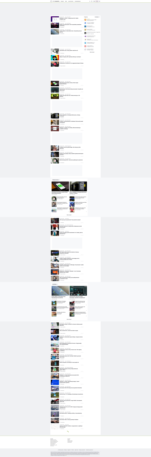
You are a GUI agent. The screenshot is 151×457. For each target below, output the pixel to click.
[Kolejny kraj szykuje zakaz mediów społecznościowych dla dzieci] (55, 154)
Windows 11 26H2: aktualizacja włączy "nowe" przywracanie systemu (69, 382)
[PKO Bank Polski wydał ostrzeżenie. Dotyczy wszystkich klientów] (72, 198)
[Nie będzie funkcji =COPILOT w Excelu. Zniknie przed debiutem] (55, 325)
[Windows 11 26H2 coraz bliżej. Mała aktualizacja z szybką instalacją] (55, 128)
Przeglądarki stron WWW (90, 23)
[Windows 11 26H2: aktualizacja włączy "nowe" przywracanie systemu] (55, 382)
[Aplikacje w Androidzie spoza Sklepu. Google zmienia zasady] (72, 204)
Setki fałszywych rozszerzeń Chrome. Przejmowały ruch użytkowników (63, 208)
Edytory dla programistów (90, 36)
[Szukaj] (89, 1)
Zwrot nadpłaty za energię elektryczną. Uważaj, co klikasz (70, 115)
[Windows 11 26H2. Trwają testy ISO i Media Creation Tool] (55, 19)
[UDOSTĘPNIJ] (83, 21)
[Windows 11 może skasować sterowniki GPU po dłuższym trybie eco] (55, 376)
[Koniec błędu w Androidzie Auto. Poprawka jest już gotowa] (55, 31)
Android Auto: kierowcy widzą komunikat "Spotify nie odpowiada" (71, 89)
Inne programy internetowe (90, 26)
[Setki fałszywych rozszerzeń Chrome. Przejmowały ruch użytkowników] (54, 209)
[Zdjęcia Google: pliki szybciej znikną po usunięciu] (55, 57)
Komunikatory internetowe (90, 43)
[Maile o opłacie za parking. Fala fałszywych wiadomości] (72, 308)
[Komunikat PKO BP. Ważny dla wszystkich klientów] (55, 388)
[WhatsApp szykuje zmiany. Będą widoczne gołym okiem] (55, 369)
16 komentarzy (62, 352)
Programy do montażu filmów (53, 442)
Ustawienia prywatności (89, 449)
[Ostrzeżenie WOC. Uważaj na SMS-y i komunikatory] (55, 414)
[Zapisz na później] (81, 21)
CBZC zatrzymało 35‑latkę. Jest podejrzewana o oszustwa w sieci (69, 278)
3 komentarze (62, 27)
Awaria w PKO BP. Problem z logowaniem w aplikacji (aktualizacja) (71, 426)
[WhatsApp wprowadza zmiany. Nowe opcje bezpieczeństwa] (55, 83)
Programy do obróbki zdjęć (53, 439)
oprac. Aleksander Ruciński (60, 308)
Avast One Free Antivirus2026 (91, 19)
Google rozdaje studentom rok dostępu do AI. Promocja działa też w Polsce (69, 259)
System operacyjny (70, 442)
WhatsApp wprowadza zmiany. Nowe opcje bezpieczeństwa (69, 83)
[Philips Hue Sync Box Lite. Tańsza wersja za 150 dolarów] (55, 96)
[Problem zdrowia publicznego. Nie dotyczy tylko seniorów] (55, 148)
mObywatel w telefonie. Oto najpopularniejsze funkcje (71, 63)
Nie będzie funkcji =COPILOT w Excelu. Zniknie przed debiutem (71, 325)
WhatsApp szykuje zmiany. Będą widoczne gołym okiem (69, 369)
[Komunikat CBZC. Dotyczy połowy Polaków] (55, 420)
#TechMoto (54, 284)
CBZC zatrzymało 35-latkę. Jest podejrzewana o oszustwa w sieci (62, 203)
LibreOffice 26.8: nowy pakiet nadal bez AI (69, 50)
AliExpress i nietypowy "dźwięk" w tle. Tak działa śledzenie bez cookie (70, 272)
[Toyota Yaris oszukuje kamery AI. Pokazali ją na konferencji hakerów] (72, 314)
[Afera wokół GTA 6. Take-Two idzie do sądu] (55, 331)
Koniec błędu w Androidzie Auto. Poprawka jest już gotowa (71, 31)
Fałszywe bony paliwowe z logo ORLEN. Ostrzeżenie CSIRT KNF (80, 302)
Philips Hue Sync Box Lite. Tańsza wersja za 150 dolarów (70, 96)
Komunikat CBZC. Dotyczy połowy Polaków (69, 419)
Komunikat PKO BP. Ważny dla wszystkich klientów (71, 387)
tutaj (65, 455)
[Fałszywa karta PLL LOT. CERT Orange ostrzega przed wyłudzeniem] (55, 407)
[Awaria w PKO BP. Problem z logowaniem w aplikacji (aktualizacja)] (55, 426)
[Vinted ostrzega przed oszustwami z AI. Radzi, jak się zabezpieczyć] (55, 233)
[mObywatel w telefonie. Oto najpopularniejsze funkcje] (55, 64)
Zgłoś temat (76, 449)
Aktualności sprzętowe (70, 440)
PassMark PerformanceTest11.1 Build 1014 (93, 32)
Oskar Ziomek (67, 424)
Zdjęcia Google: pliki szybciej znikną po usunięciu (70, 56)
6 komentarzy (62, 53)
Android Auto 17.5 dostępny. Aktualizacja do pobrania (61, 302)
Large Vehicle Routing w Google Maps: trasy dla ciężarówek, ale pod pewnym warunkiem (62, 307)
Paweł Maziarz (67, 218)
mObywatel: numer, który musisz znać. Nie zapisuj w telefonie (80, 208)
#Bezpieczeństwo (56, 179)
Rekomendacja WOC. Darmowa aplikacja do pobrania (71, 159)
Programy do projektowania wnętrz (54, 441)
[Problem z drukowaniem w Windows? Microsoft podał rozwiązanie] (55, 122)
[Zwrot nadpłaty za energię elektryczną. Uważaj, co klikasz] (55, 116)
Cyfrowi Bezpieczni (77, 1)
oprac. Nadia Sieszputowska (68, 152)
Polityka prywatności (82, 449)
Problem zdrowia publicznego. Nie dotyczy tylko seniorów (70, 148)
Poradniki (69, 439)
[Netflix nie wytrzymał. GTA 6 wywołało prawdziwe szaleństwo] (55, 25)
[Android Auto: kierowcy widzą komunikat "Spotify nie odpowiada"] (55, 90)
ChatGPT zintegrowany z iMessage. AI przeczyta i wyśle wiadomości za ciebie (72, 265)
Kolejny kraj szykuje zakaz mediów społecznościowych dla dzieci (71, 154)
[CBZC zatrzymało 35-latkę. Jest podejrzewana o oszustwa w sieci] (54, 204)
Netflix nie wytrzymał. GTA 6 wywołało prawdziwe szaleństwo (70, 25)
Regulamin (69, 449)
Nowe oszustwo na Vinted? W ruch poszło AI (69, 362)
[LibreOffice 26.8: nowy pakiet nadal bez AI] (55, 51)
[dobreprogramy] (57, 1)
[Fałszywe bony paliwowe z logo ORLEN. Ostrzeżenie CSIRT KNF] (72, 303)
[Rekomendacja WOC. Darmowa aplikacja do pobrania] (55, 160)
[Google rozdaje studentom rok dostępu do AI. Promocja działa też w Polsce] (55, 259)
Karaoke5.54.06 (89, 29)
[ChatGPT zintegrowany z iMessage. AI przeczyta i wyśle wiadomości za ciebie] (55, 265)
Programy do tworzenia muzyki (53, 440)
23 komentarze (62, 422)
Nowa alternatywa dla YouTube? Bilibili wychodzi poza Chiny (70, 356)
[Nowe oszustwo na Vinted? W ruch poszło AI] (55, 363)
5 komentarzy (62, 59)
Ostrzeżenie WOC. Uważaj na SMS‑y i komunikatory (71, 413)
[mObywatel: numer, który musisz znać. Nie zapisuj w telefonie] (72, 209)
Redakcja (65, 449)
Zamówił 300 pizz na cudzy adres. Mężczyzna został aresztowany (71, 227)
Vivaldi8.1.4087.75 (90, 45)
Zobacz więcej (69, 214)
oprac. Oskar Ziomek (67, 29)
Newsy (66, 1)
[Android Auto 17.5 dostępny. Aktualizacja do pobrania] (54, 303)
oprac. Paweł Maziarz (68, 23)
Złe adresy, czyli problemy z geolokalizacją (61, 313)
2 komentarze (62, 33)
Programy (62, 1)
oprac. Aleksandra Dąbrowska (69, 367)
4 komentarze (62, 91)
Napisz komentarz (63, 98)
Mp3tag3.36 (89, 39)
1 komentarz (62, 85)
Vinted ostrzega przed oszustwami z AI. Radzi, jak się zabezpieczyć (71, 233)
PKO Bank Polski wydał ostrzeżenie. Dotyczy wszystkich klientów (80, 197)
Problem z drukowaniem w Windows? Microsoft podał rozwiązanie (71, 122)
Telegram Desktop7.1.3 (90, 42)
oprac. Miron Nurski (67, 263)
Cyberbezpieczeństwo (70, 441)
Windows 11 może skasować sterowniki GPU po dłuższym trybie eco (69, 375)
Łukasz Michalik (59, 314)
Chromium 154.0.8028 (90, 22)
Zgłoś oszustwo (70, 1)
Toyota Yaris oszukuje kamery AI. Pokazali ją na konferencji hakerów (80, 313)
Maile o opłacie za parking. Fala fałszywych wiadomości (80, 307)
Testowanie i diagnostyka (90, 33)
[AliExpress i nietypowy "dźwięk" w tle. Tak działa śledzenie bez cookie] (55, 272)
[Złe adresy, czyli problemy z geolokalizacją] (54, 314)
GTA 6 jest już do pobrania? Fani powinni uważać (70, 219)
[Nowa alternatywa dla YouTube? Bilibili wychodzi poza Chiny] (55, 357)
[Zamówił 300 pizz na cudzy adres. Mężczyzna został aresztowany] (55, 227)
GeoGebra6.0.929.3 (90, 49)
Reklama (72, 449)
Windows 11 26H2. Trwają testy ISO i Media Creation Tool (69, 19)
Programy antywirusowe (90, 20)
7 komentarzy (62, 235)
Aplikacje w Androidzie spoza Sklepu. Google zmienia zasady (81, 203)
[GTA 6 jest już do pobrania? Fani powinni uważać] (55, 220)
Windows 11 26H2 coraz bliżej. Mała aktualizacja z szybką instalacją (70, 128)
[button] (99, 1)
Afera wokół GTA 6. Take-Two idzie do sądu (69, 330)
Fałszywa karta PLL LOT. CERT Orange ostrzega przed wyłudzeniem (71, 407)
